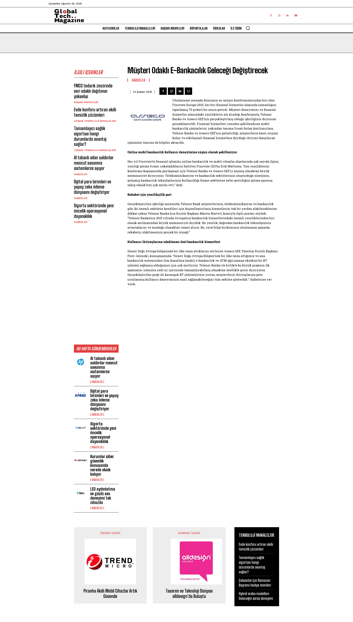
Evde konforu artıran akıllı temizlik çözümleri (95, 112)
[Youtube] (296, 15)
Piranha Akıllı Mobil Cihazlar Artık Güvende (110, 593)
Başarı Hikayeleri (86, 102)
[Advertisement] (96, 284)
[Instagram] (279, 15)
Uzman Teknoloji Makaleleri (95, 121)
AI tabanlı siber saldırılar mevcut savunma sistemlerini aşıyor (94, 163)
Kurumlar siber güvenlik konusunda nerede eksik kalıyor (102, 465)
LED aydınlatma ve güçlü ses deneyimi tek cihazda (102, 496)
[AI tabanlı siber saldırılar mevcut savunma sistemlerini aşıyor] (80, 362)
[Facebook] (271, 15)
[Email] (188, 91)
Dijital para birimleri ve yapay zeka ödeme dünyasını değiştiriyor (92, 187)
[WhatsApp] (171, 91)
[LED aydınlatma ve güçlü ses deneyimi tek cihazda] (80, 493)
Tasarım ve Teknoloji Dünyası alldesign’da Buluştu (189, 593)
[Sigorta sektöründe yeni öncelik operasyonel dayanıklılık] (80, 428)
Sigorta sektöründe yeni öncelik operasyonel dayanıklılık (94, 211)
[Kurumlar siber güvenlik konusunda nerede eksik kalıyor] (80, 460)
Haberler (80, 174)
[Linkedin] (287, 15)
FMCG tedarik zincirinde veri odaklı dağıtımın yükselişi (93, 91)
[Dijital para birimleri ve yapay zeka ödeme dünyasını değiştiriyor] (80, 395)
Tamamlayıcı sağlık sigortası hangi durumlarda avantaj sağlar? (90, 136)
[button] (247, 28)
